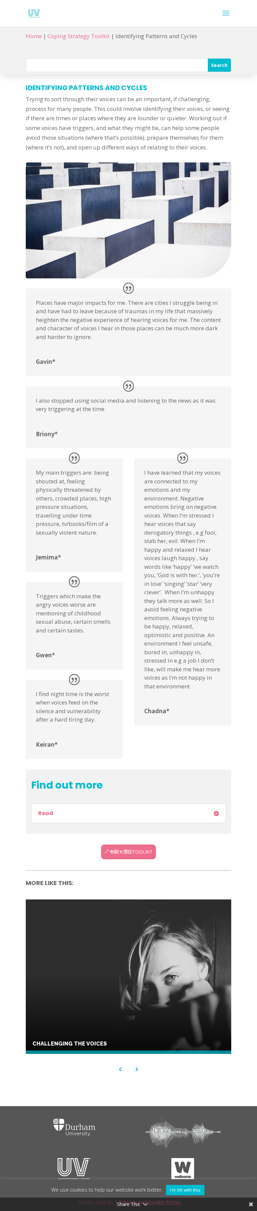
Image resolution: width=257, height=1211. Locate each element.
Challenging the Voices (69, 1043)
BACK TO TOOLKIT (131, 852)
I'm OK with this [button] (185, 1190)
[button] (226, 17)
